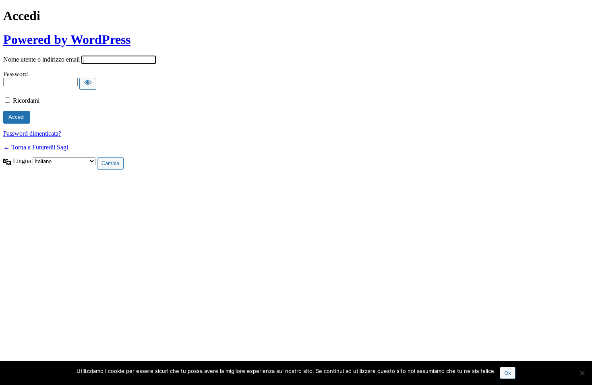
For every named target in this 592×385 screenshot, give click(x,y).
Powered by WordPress (66, 39)
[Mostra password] (87, 84)
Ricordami (26, 100)
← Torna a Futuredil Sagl (35, 147)
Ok (507, 373)
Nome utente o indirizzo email (41, 59)
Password (15, 73)
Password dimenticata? (32, 133)
